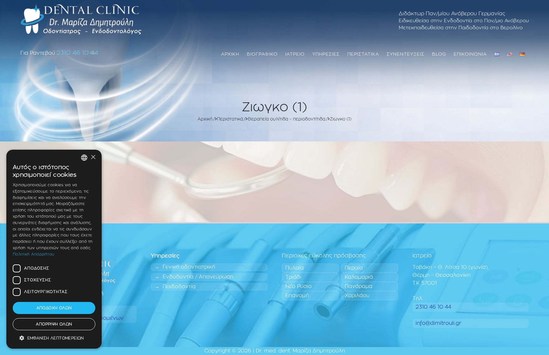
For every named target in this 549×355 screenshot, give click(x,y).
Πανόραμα (358, 286)
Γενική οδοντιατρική (189, 267)
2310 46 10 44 (77, 53)
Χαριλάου (357, 295)
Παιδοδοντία (179, 286)
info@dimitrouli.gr (438, 323)
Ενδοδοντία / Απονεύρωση (198, 276)
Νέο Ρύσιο (298, 286)
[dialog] (54, 249)
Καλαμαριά (359, 277)
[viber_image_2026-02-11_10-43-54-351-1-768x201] (81, 19)
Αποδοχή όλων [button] (54, 308)
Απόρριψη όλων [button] (54, 324)
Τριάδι (293, 277)
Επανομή (297, 295)
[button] (54, 338)
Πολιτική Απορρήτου (33, 254)
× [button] (93, 157)
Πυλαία (294, 267)
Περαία (354, 267)
